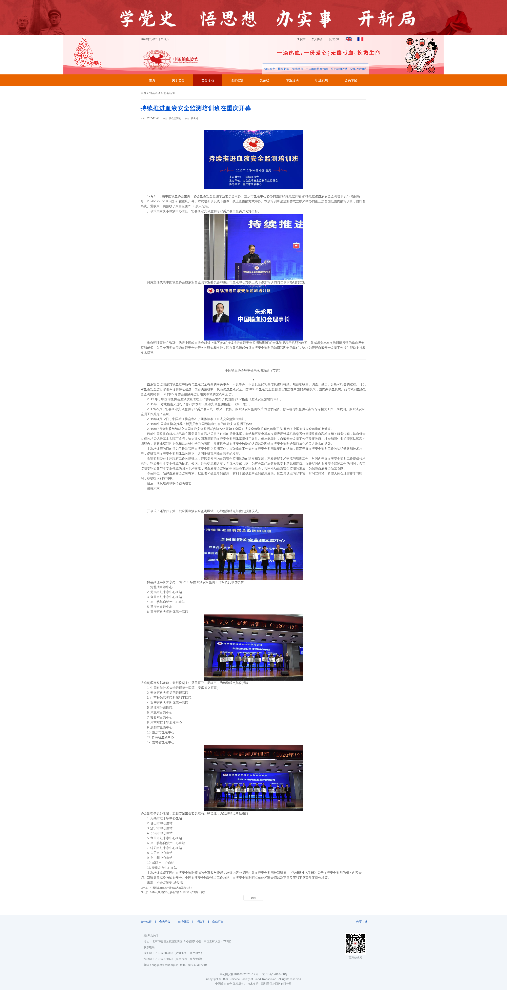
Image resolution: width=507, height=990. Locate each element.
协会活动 (207, 80)
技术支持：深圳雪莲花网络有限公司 (269, 983)
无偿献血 (297, 68)
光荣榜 (264, 80)
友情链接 (183, 921)
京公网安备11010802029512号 (241, 974)
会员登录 (334, 39)
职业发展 (321, 80)
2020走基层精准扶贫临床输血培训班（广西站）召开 (178, 892)
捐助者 (200, 921)
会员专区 (351, 80)
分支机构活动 (339, 68)
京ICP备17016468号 (275, 974)
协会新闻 (283, 68)
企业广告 (217, 921)
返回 (253, 898)
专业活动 (292, 80)
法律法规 (237, 80)
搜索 (302, 39)
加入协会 (317, 39)
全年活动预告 (358, 68)
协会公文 (269, 68)
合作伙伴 (146, 921)
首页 (152, 80)
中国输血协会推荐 (317, 68)
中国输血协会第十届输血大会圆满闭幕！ (171, 887)
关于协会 (178, 80)
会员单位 (164, 921)
